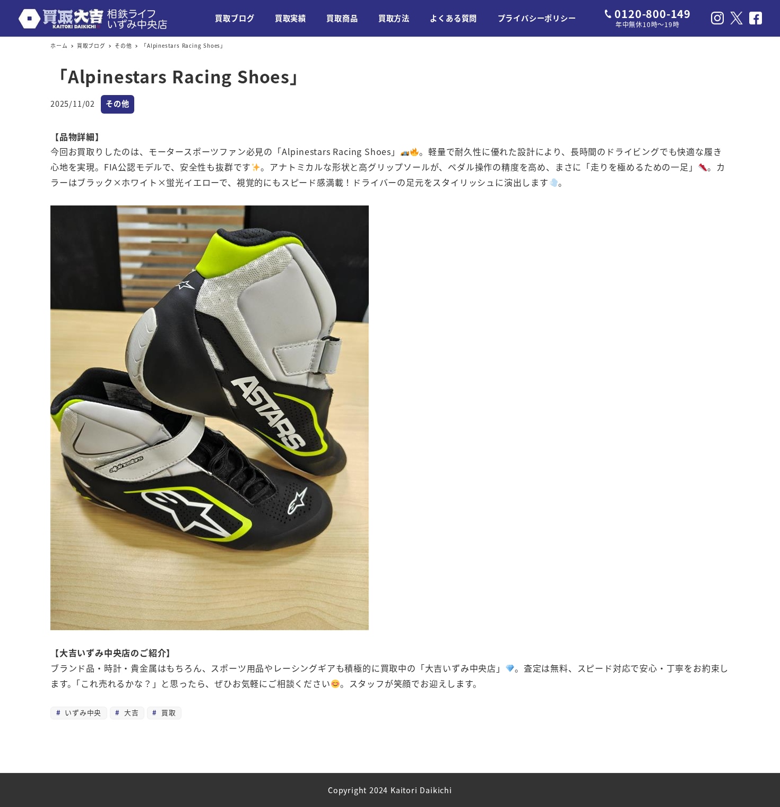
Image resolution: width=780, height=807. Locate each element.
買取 (167, 712)
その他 (117, 103)
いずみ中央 (81, 712)
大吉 (130, 712)
